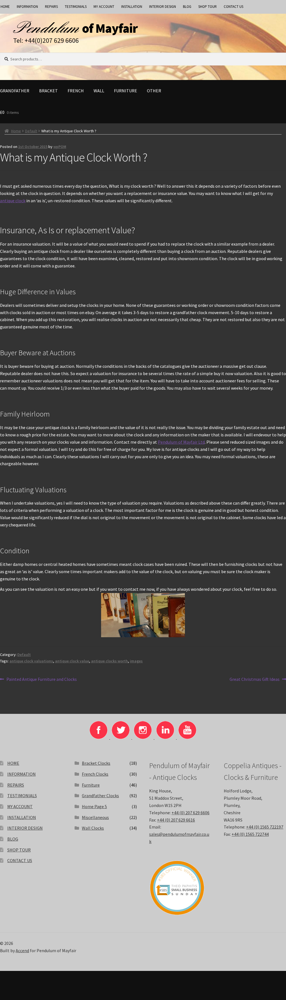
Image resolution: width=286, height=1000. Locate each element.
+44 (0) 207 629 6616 (176, 820)
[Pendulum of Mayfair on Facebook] (99, 737)
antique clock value (72, 660)
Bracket (48, 90)
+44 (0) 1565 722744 (250, 834)
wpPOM (59, 146)
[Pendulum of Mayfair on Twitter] (121, 737)
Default (31, 130)
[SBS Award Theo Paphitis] (180, 888)
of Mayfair (110, 28)
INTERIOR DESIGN (162, 6)
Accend (22, 950)
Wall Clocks (93, 828)
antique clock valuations (31, 660)
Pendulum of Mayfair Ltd (181, 442)
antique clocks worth (109, 660)
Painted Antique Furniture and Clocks (41, 679)
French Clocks (95, 774)
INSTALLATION (131, 6)
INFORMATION (27, 6)
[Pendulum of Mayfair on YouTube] (187, 737)
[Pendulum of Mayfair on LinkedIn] (165, 737)
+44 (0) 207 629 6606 (190, 812)
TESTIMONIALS (76, 6)
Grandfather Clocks (100, 795)
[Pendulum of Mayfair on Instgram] (143, 737)
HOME (13, 763)
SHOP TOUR (207, 6)
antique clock (12, 200)
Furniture (125, 90)
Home (16, 130)
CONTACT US (233, 6)
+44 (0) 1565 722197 (264, 827)
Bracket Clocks (96, 763)
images (136, 660)
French (76, 90)
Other (154, 90)
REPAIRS (51, 6)
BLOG (187, 6)
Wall (99, 90)
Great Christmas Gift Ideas (255, 679)
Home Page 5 (94, 806)
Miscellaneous (95, 817)
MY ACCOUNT (104, 6)
